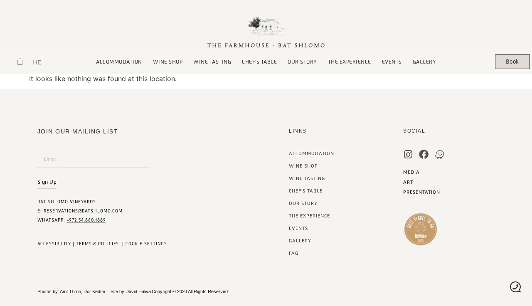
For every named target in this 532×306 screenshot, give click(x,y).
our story (302, 62)
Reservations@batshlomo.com (83, 211)
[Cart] (20, 61)
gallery (424, 62)
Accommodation (119, 62)
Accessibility (54, 244)
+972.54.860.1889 (86, 220)
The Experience (349, 62)
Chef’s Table (306, 191)
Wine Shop (168, 62)
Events (392, 62)
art (408, 182)
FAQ (294, 253)
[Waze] (439, 154)
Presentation (421, 192)
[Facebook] (424, 154)
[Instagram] (408, 154)
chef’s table (259, 62)
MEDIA (411, 172)
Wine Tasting (212, 62)
